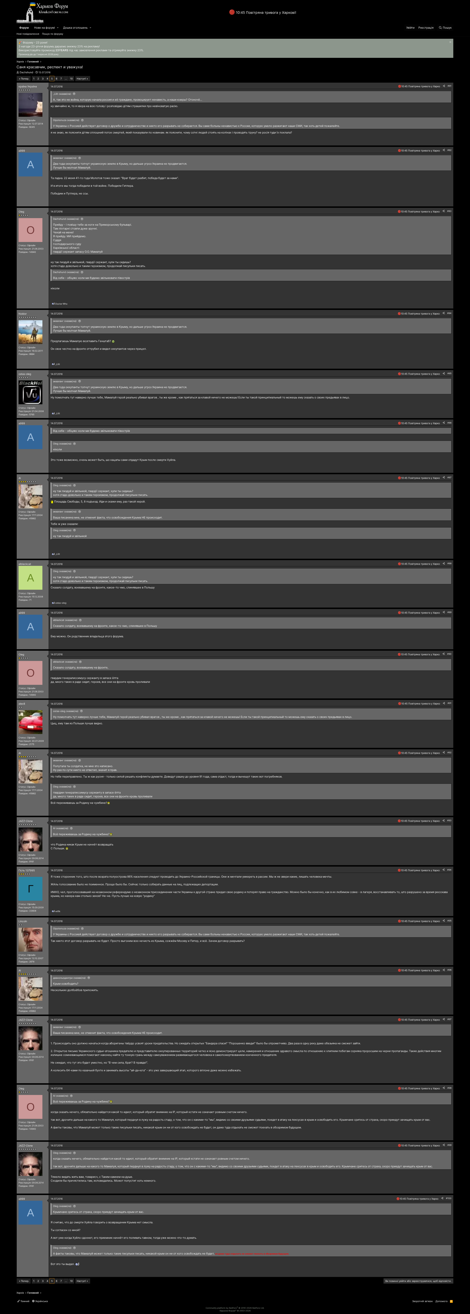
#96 (449, 969)
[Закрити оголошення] (449, 42)
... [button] (66, 78)
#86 (449, 422)
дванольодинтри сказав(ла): (69, 977)
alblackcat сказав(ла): (65, 620)
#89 (449, 612)
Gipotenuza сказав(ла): (66, 120)
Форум (24, 27)
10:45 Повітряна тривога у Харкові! (266, 12)
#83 (449, 211)
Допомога (441, 1301)
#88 (449, 563)
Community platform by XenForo (235, 1308)
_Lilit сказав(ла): (62, 93)
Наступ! (81, 78)
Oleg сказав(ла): (62, 443)
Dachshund (26, 72)
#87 (449, 477)
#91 (449, 703)
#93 (449, 820)
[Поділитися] (444, 86)
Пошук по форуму (52, 33)
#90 (449, 654)
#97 (449, 1019)
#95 (449, 920)
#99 (449, 1145)
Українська (41, 1301)
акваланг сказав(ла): (65, 157)
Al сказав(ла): (61, 828)
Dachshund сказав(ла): (66, 218)
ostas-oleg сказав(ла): (66, 711)
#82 (449, 150)
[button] (57, 27)
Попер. (25, 78)
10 (71, 78)
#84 (449, 313)
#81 (449, 85)
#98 (449, 1088)
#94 (449, 869)
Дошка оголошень (75, 27)
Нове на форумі (44, 27)
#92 (449, 752)
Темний (24, 1301)
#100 (448, 1198)
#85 (449, 373)
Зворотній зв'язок (422, 1301)
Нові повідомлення (28, 33)
